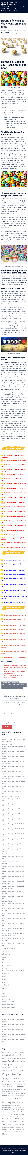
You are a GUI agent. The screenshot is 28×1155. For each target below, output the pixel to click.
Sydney (14, 1152)
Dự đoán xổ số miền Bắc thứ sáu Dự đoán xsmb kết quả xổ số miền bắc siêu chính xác (13, 1089)
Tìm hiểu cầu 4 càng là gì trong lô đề (12, 688)
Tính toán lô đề (14, 34)
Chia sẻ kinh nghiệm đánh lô (7, 1052)
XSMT (4, 963)
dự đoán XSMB (12, 1084)
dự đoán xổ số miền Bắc (14, 1087)
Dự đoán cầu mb (7, 744)
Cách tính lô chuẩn (6, 1067)
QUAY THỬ (5, 997)
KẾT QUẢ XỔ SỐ (7, 965)
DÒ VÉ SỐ (5, 991)
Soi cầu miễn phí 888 (10, 1124)
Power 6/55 (5, 982)
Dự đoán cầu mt (7, 854)
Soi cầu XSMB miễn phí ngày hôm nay (13, 1127)
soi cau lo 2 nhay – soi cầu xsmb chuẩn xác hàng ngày (9, 4)
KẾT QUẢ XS (6, 954)
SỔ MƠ (4, 994)
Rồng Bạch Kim (18, 1112)
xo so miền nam (18, 1129)
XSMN (4, 960)
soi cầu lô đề (11, 1121)
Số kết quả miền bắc (8, 1002)
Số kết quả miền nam (8, 1007)
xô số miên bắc (10, 1131)
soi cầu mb (19, 1121)
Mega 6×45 (5, 973)
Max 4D (4, 979)
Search (7, 726)
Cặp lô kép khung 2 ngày (19, 1081)
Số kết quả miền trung (8, 1004)
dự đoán (4, 1084)
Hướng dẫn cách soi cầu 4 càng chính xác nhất (13, 685)
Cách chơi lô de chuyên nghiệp (18, 1064)
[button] (23, 6)
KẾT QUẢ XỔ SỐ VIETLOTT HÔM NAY (13, 970)
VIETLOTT (5, 968)
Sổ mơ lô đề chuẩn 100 (9, 948)
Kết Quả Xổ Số (12, 1093)
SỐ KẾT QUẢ (6, 999)
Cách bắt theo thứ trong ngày (10, 682)
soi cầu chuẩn (14, 1114)
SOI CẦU (4, 988)
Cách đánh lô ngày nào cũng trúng (13, 1074)
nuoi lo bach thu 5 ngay (8, 1107)
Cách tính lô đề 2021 (15, 1067)
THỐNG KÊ (5, 985)
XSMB (4, 957)
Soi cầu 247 (6, 1114)
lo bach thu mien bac (9, 1099)
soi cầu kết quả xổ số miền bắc (16, 1116)
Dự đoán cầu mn (7, 901)
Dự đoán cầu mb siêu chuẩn (10, 797)
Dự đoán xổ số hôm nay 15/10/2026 (15, 665)
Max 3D (4, 976)
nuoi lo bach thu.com (17, 1102)
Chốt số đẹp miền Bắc (11, 1058)
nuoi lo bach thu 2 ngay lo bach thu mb (12, 1105)
